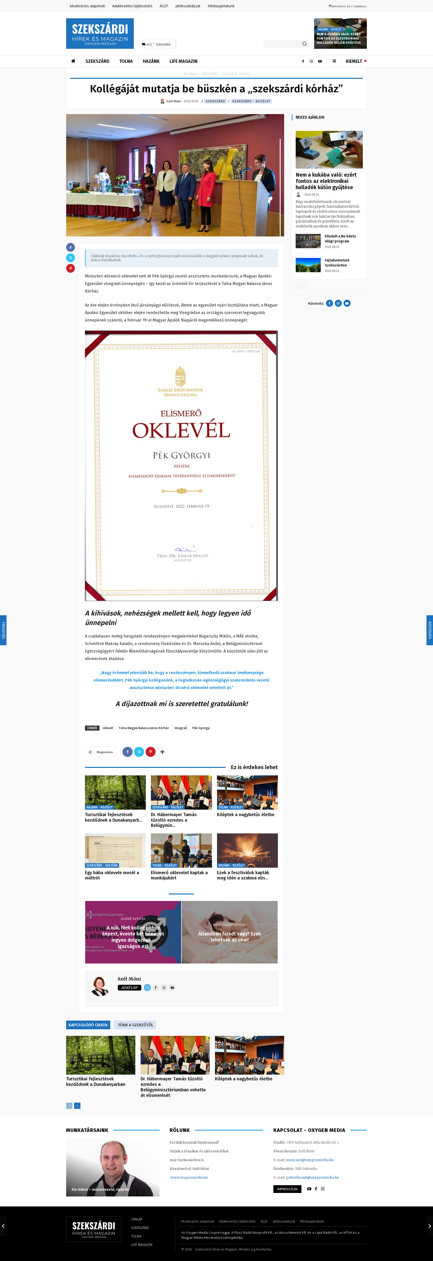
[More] (162, 752)
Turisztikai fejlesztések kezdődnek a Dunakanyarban (95, 1081)
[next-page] (77, 1106)
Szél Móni (129, 979)
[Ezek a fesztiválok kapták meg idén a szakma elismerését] (247, 850)
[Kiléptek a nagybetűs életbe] (247, 792)
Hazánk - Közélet (330, 29)
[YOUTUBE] (309, 1189)
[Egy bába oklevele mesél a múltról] (115, 850)
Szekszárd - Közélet (251, 101)
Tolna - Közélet (231, 807)
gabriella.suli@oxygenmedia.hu (312, 1177)
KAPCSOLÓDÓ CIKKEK (88, 1025)
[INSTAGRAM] (323, 1189)
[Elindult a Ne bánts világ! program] (308, 241)
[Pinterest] (151, 752)
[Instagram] (311, 61)
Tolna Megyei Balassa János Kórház (144, 728)
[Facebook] (303, 61)
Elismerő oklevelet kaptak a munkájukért (179, 875)
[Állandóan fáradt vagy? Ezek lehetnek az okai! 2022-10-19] (429, 1226)
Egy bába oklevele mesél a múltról (112, 875)
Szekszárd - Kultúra (102, 865)
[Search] (304, 44)
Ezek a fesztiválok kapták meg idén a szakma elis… (243, 875)
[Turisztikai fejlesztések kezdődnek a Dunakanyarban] (115, 792)
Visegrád (180, 728)
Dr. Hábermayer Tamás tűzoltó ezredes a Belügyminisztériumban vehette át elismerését (173, 1087)
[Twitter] (139, 752)
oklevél (108, 728)
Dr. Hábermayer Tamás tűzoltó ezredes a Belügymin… (174, 820)
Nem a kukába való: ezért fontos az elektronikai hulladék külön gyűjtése (339, 38)
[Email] (147, 987)
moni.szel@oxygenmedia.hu (310, 1160)
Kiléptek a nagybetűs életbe (245, 814)
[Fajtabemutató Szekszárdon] (308, 265)
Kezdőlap (190, 74)
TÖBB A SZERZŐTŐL (135, 1025)
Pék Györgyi (201, 728)
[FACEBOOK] (316, 1189)
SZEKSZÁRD (209, 74)
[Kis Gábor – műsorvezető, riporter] (113, 1167)
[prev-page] (69, 1106)
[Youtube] (320, 61)
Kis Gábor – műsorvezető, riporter (101, 1189)
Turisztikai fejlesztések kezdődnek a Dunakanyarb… (113, 817)
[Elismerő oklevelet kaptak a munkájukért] (181, 850)
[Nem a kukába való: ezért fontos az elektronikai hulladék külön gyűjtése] (329, 150)
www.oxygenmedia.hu (189, 1177)
